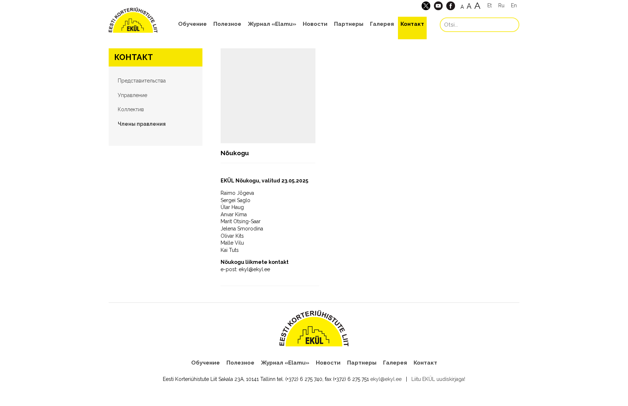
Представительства (142, 81)
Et (489, 5)
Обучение (192, 24)
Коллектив (131, 109)
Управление (132, 95)
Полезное (227, 24)
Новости (315, 24)
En (514, 5)
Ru (501, 5)
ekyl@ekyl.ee (386, 379)
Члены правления (142, 124)
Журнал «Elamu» (272, 24)
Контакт (412, 24)
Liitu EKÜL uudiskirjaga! (438, 379)
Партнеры (348, 24)
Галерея (382, 24)
